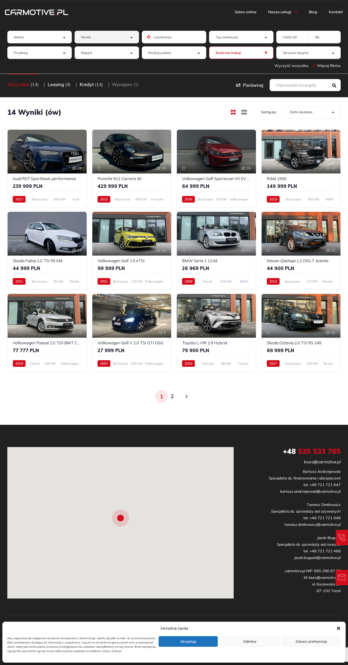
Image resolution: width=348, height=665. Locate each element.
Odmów (249, 641)
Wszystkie (23, 84)
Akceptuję (188, 641)
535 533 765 (312, 451)
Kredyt (91, 84)
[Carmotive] (36, 11)
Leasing (59, 84)
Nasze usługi (279, 11)
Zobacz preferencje (311, 641)
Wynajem (125, 84)
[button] (338, 628)
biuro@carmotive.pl (322, 461)
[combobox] (39, 37)
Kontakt (336, 11)
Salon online (245, 11)
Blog (313, 11)
